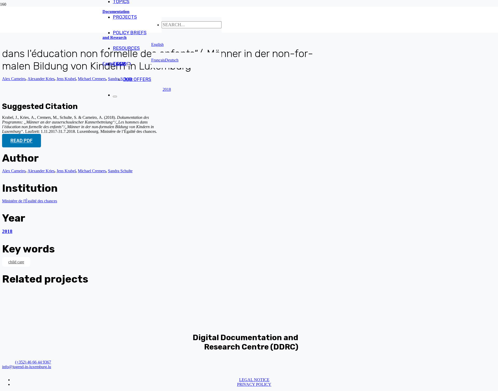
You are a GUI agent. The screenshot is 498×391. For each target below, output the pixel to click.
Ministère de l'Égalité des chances (29, 201)
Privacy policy (254, 384)
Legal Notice (254, 380)
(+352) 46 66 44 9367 (33, 362)
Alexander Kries (40, 79)
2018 (7, 231)
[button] (157, 44)
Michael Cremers (92, 79)
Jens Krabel (66, 79)
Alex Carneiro (13, 79)
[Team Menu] (128, 65)
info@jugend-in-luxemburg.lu (26, 367)
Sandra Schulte (120, 171)
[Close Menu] (115, 96)
